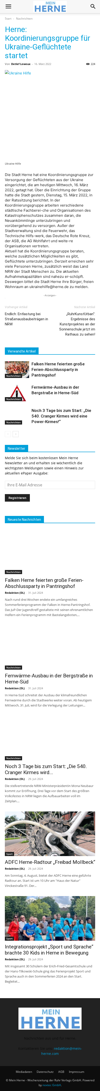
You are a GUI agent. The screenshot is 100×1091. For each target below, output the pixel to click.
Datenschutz (45, 1072)
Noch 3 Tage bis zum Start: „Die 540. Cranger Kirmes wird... (46, 769)
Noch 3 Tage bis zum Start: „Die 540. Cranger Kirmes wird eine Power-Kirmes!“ (61, 416)
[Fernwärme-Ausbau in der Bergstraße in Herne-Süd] (17, 393)
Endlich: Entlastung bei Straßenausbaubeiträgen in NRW (26, 319)
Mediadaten (24, 1072)
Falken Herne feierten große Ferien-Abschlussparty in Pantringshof (58, 369)
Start (8, 18)
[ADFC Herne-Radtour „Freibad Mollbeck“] (50, 833)
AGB (61, 1072)
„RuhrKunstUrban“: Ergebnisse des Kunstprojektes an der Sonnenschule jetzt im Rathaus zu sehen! (77, 324)
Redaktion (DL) (15, 592)
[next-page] (16, 434)
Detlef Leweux (20, 64)
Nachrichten (24, 18)
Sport (9, 854)
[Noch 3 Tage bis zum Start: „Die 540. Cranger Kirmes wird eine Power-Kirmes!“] (17, 416)
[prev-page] (8, 434)
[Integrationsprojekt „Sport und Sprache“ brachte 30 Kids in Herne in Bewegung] (50, 918)
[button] (8, 6)
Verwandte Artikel (22, 351)
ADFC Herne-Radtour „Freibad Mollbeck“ (50, 862)
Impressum (76, 1072)
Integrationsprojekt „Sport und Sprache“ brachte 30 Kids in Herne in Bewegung (49, 950)
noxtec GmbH (51, 1085)
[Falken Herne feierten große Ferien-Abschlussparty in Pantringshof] (17, 369)
